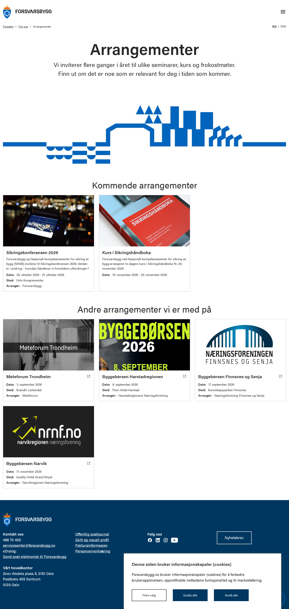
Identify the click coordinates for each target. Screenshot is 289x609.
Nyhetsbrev (234, 537)
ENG (283, 26)
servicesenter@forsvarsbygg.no (29, 545)
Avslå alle (231, 595)
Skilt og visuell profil (92, 539)
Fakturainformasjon (91, 545)
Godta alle (190, 595)
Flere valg (149, 595)
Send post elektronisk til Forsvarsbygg (34, 556)
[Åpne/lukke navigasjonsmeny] (283, 12)
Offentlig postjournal (92, 534)
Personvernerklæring (92, 551)
